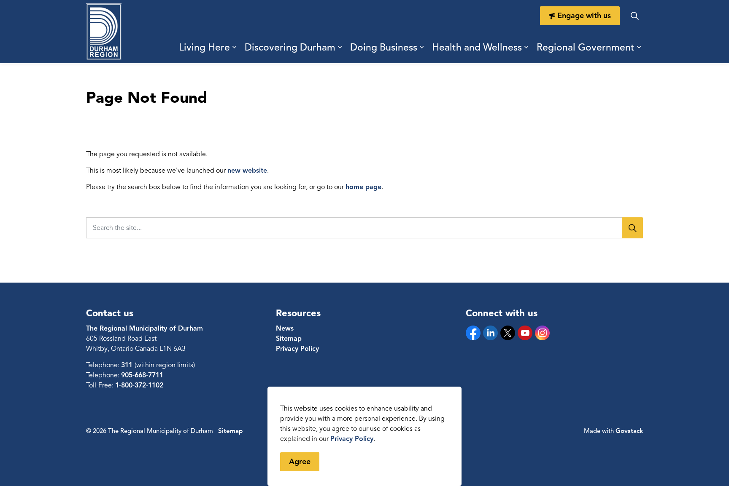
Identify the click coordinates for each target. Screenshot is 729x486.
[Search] (632, 227)
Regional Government (585, 47)
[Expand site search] (634, 16)
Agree (299, 461)
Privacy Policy (351, 439)
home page (363, 187)
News (285, 328)
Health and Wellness (477, 47)
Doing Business (383, 47)
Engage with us (584, 15)
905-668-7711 (142, 375)
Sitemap (289, 338)
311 (128, 365)
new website (247, 170)
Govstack (629, 431)
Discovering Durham (290, 47)
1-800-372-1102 (139, 385)
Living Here (204, 47)
